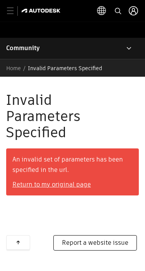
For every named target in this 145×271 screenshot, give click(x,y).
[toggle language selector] (102, 11)
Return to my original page (51, 184)
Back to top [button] (18, 242)
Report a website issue (95, 242)
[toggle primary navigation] (14, 11)
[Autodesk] (42, 10)
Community (23, 48)
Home (13, 68)
